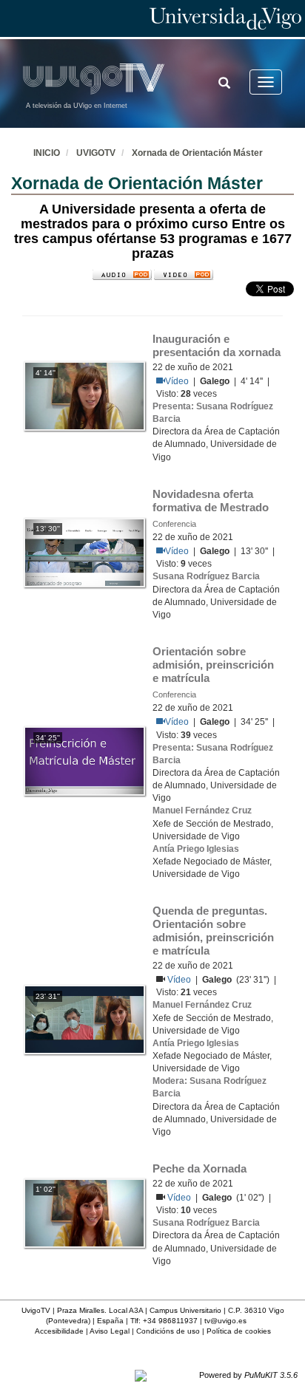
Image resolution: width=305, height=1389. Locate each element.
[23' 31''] (84, 1019)
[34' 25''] (84, 760)
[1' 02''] (84, 1212)
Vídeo (177, 381)
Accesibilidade (59, 1331)
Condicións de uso (168, 1331)
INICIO (46, 153)
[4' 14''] (84, 395)
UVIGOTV (95, 153)
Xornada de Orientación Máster (197, 153)
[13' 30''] (84, 552)
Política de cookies (239, 1331)
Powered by (248, 1375)
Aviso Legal (110, 1331)
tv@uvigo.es (225, 1321)
